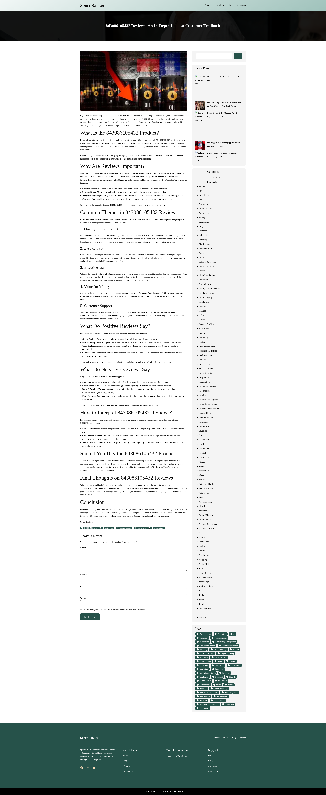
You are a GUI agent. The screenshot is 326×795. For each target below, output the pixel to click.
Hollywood (219, 665)
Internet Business (206, 417)
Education (203, 280)
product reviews (142, 528)
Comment (85, 547)
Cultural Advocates (207, 262)
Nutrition (203, 510)
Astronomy (204, 204)
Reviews (92, 522)
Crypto (202, 257)
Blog (201, 226)
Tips (201, 590)
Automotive (204, 213)
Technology (204, 582)
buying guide (109, 528)
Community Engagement (225, 642)
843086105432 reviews (150, 119)
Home (217, 738)
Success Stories (206, 577)
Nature (202, 479)
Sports (202, 568)
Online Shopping (220, 688)
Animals (213, 182)
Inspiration (219, 669)
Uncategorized (205, 608)
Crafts (201, 253)
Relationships (222, 696)
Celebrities (204, 235)
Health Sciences (206, 355)
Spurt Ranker (92, 5)
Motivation (204, 470)
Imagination (204, 382)
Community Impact (207, 646)
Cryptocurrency (220, 649)
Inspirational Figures (208, 399)
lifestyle (232, 677)
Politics (202, 537)
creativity (203, 649)
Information (204, 391)
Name (83, 575)
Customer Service (207, 653)
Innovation (204, 669)
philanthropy (205, 696)
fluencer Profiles (206, 324)
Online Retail (205, 519)
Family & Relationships (209, 288)
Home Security (205, 373)
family (220, 661)
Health (202, 342)
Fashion (202, 306)
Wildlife (202, 617)
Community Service (230, 646)
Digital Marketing (207, 275)
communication (221, 638)
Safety (202, 550)
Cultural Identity (206, 266)
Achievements (205, 634)
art (234, 634)
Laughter (203, 431)
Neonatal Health (206, 488)
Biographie (204, 222)
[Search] (238, 56)
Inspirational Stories (208, 673)
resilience (203, 700)
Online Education (207, 515)
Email (83, 586)
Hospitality (204, 377)
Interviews (203, 422)
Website (83, 598)
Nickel (202, 506)
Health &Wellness (207, 346)
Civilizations (204, 244)
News (201, 497)
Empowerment (220, 657)
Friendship (204, 665)
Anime (202, 186)
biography (204, 638)
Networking (204, 493)
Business (203, 231)
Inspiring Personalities (209, 408)
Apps (201, 191)
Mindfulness (205, 685)
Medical (202, 466)
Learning (219, 677)
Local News (204, 457)
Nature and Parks (206, 484)
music (218, 685)
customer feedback (125, 528)
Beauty (202, 217)
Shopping (203, 559)
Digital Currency (227, 653)
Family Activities (206, 293)
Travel (202, 599)
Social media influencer (209, 704)
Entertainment (205, 284)
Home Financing (206, 364)
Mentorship (222, 681)
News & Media (205, 502)
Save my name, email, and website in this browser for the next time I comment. (114, 610)
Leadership (204, 439)
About (225, 738)
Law (201, 435)
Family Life (204, 302)
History (202, 360)
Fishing (202, 315)
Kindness (226, 673)
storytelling (229, 704)
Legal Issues (204, 444)
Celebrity (203, 239)
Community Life (206, 248)
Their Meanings (206, 586)
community (204, 642)
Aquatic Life (204, 195)
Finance (202, 311)
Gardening (203, 337)
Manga (202, 462)
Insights (202, 395)
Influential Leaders (207, 386)
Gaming (202, 333)
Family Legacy (205, 297)
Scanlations (204, 555)
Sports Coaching (206, 573)
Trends (202, 604)
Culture (202, 271)
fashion (232, 661)
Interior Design (206, 413)
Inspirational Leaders (208, 404)
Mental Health (205, 681)
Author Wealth (205, 208)
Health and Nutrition (208, 351)
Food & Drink (205, 328)
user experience (158, 528)
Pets (200, 533)
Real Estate (204, 542)
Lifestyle (203, 453)
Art (200, 199)
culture (236, 649)
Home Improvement (208, 368)
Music (201, 475)
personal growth (231, 692)
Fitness (202, 320)
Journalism (204, 426)
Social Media (205, 564)
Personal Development (209, 524)
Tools (201, 595)
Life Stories (204, 448)
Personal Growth (206, 528)
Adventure (222, 634)
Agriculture (214, 177)
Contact (242, 738)
